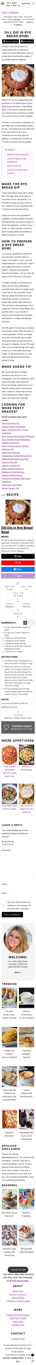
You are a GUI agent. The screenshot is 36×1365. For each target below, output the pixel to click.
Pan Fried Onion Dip (10, 423)
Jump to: (11, 150)
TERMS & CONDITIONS (18, 1301)
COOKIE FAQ (18, 1325)
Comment (7, 850)
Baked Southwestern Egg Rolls (15, 459)
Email (4, 893)
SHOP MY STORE (18, 1318)
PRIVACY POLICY (18, 1294)
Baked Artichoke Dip (11, 453)
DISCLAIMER (18, 1298)
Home (4, 12)
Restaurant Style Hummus (13, 472)
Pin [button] (19, 563)
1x (25, 623)
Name (4, 884)
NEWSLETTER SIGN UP (18, 1315)
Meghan (4, 536)
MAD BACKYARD (20, 1281)
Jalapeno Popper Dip (11, 466)
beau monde (18, 203)
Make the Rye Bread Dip (17, 154)
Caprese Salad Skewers (12, 475)
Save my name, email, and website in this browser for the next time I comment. (19, 905)
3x (33, 623)
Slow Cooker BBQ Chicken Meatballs (18, 436)
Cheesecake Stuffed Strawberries (16, 456)
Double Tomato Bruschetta (14, 427)
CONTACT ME (18, 1339)
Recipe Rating (8, 841)
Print (19, 556)
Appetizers (14, 12)
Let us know (16, 729)
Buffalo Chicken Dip (10, 443)
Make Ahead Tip (14, 166)
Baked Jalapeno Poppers (13, 469)
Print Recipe (28, 41)
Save (19, 576)
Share (19, 569)
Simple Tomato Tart (10, 488)
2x (29, 623)
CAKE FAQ (18, 1321)
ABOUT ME (18, 1291)
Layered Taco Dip (9, 462)
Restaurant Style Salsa (12, 485)
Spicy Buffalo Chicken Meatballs (16, 440)
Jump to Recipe (11, 41)
